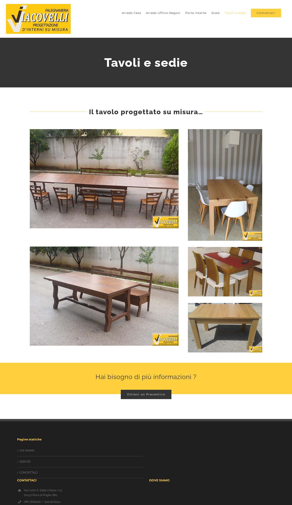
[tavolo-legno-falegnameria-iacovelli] (225, 130)
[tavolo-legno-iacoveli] (225, 304)
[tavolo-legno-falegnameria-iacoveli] (104, 248)
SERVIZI (24, 461)
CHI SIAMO (27, 450)
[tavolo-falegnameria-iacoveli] (225, 248)
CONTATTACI (28, 472)
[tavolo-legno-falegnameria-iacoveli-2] (104, 130)
